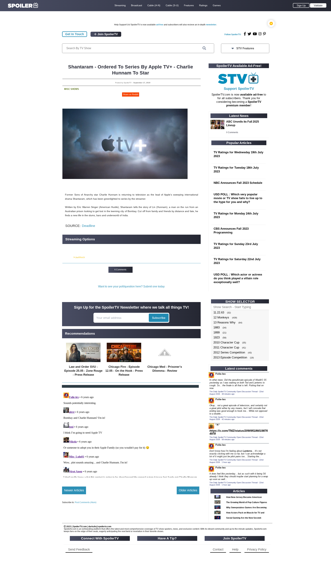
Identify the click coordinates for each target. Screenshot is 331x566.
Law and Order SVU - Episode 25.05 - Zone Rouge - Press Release (83, 370)
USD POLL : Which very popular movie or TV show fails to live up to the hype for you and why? (238, 198)
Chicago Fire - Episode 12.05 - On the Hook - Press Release (124, 370)
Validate (318, 5)
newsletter (211, 24)
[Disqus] (130, 434)
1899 (216, 332)
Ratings (203, 5)
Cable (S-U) (172, 5)
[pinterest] (264, 34)
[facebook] (245, 34)
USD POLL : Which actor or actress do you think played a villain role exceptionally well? (238, 278)
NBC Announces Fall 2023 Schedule (238, 182)
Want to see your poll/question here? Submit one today (131, 286)
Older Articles (188, 490)
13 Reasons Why (224, 322)
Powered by (67, 257)
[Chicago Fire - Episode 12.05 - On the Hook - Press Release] (124, 362)
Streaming (120, 5)
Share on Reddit (130, 94)
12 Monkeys (221, 317)
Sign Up (301, 5)
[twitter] (249, 34)
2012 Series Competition (229, 352)
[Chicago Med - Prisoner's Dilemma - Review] (164, 362)
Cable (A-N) (153, 5)
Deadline (88, 226)
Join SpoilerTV (107, 34)
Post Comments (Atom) (85, 502)
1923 (216, 337)
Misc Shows (71, 89)
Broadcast (136, 5)
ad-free (159, 24)
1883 (216, 327)
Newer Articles (74, 490)
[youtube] (254, 34)
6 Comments (120, 269)
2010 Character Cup (226, 342)
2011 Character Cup (226, 347)
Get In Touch (74, 34)
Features (189, 5)
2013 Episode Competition (230, 357)
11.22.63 (218, 312)
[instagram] (260, 34)
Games (217, 5)
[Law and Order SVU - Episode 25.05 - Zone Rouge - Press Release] (83, 362)
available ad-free (251, 94)
